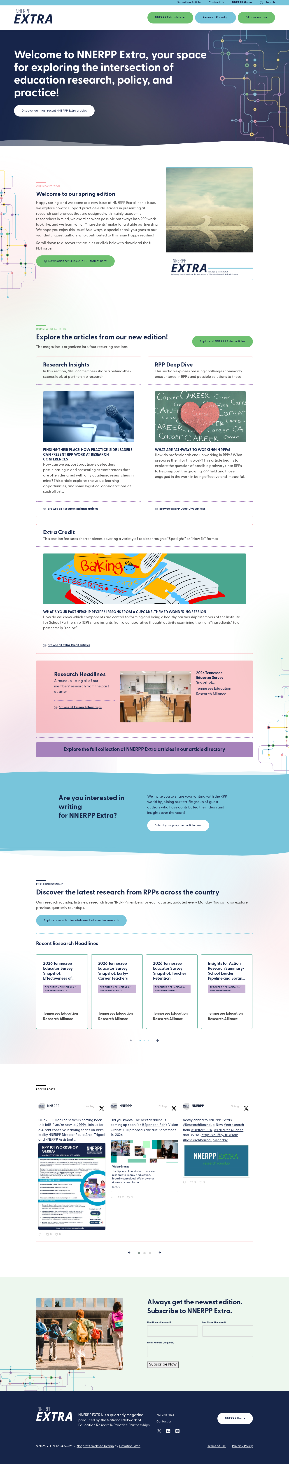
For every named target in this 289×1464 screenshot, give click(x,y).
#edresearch (234, 1125)
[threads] (177, 1431)
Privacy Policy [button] (242, 1446)
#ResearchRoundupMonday (205, 1140)
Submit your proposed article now (178, 825)
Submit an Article (188, 2)
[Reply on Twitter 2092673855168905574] (41, 1235)
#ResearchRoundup (198, 1125)
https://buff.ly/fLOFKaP (219, 1135)
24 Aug (235, 1106)
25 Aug (162, 1106)
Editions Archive (256, 17)
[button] (140, 1040)
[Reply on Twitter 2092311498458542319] (113, 1198)
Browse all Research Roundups (80, 707)
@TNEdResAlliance (228, 1130)
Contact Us (216, 2)
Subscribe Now (163, 1365)
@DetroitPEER (201, 1130)
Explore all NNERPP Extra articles (222, 341)
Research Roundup (215, 17)
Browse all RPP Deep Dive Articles (182, 508)
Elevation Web (129, 1446)
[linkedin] (168, 1431)
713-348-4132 (165, 1414)
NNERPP (53, 1106)
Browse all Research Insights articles (73, 508)
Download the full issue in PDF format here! (77, 261)
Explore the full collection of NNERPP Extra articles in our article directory (144, 749)
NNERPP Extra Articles (170, 17)
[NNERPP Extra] (33, 17)
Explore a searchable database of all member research (81, 920)
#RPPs (81, 1125)
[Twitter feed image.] (71, 1186)
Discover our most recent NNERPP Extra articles (54, 110)
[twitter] (159, 1431)
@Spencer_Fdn (153, 1125)
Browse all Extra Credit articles (69, 645)
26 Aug (90, 1106)
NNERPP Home (242, 2)
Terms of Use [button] (216, 1446)
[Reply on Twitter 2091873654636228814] (185, 1183)
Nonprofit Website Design (95, 1446)
